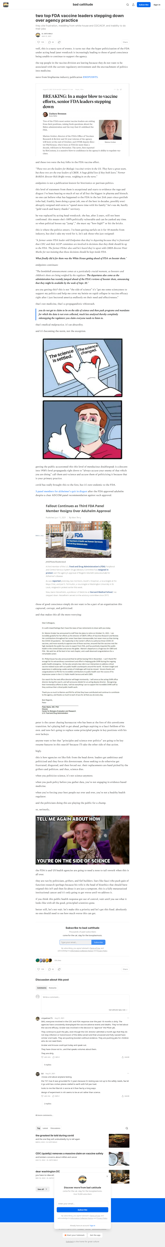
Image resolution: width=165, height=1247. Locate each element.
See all (41, 1189)
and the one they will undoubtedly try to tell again (58, 1139)
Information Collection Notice (81, 1218)
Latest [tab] (45, 1128)
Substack (70, 1241)
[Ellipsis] (128, 1018)
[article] (82, 1141)
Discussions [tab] (55, 1128)
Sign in (157, 4)
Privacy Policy (102, 1218)
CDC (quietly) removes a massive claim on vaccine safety (69, 1153)
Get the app (95, 1235)
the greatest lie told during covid (55, 1135)
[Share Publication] (133, 4)
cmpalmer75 (47, 1018)
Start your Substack (76, 1235)
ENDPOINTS (90, 77)
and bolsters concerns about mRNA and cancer (56, 1157)
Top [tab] (38, 1128)
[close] (107, 1176)
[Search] (127, 4)
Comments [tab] (41, 988)
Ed (42, 1073)
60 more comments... (44, 1115)
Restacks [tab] (52, 988)
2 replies (47, 1104)
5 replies (47, 1065)
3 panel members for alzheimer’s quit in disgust (62, 491)
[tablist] (47, 987)
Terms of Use (95, 1215)
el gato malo (47, 34)
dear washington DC (48, 1171)
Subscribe (143, 4)
